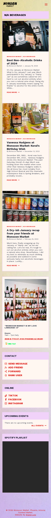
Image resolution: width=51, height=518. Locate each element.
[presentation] (25, 36)
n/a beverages (29, 56)
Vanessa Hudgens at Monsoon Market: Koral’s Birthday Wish (23, 146)
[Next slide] (44, 300)
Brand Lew (31, 515)
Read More (13, 92)
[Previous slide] (7, 300)
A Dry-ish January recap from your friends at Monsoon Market (23, 233)
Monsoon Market (14, 56)
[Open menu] (46, 4)
